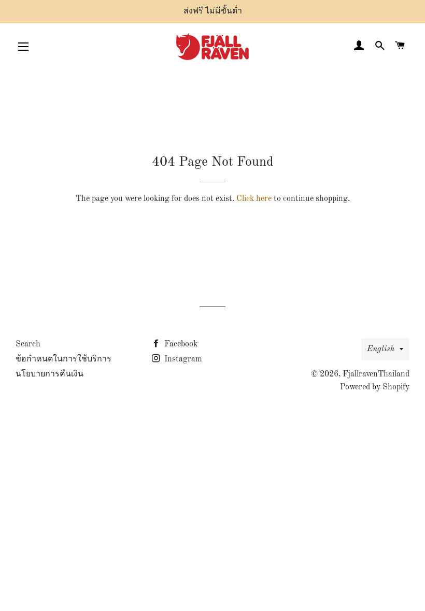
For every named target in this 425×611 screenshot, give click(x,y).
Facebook (179, 344)
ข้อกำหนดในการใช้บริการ (63, 359)
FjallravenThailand (376, 374)
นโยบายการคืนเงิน (49, 374)
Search (28, 344)
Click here (254, 199)
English (380, 349)
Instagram (182, 359)
